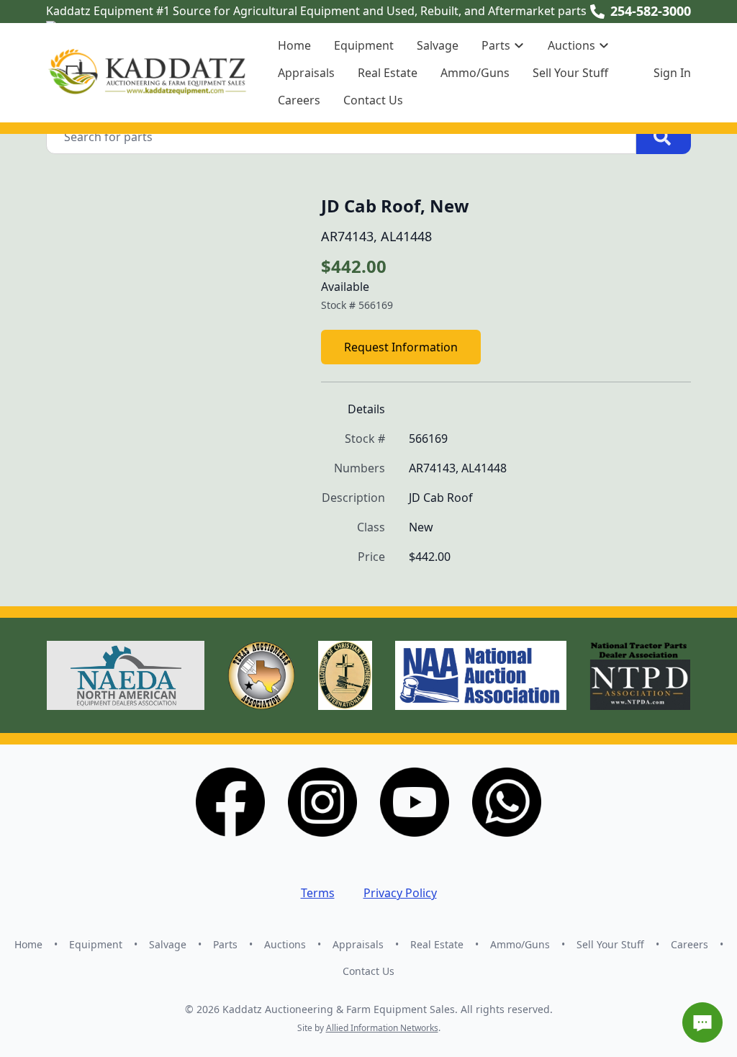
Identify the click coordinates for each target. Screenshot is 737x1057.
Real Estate (387, 73)
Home (294, 45)
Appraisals (306, 73)
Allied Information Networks (382, 1028)
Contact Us (373, 100)
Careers (299, 100)
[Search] (663, 137)
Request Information (401, 347)
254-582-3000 (650, 10)
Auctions (285, 944)
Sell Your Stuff (570, 73)
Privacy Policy (400, 893)
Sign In (672, 73)
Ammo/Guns (475, 73)
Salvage (437, 45)
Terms (318, 893)
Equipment (364, 45)
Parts (225, 944)
